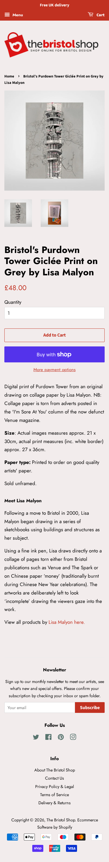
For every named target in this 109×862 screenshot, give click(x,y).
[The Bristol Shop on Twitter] (36, 738)
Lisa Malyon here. (67, 622)
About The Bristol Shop (54, 770)
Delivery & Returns (54, 803)
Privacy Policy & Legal (54, 786)
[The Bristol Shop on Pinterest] (61, 738)
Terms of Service (54, 795)
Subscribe (90, 707)
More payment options (54, 369)
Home (9, 76)
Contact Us (54, 778)
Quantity (12, 302)
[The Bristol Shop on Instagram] (73, 738)
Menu (17, 15)
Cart (100, 15)
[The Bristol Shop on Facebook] (48, 738)
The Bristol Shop (61, 820)
